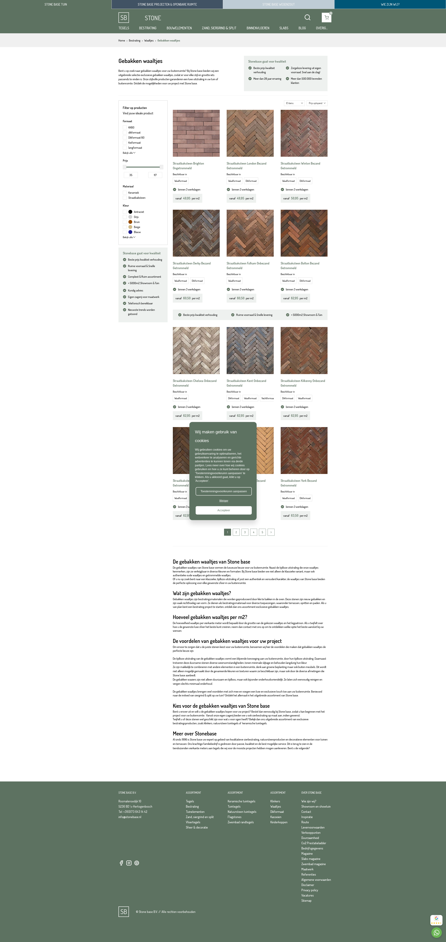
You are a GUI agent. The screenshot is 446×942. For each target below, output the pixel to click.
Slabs (283, 28)
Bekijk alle (128, 152)
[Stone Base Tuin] (56, 4)
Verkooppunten (311, 832)
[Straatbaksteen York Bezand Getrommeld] (304, 450)
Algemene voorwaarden (316, 880)
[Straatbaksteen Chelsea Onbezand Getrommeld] (196, 350)
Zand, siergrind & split (219, 28)
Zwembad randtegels (241, 822)
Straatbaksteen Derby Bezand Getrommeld (192, 265)
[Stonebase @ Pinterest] (136, 863)
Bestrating (147, 28)
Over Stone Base (311, 792)
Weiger (223, 500)
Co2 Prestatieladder (313, 843)
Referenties (308, 874)
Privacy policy (309, 890)
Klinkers (275, 801)
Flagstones (234, 817)
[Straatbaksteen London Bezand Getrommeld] (250, 133)
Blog (302, 28)
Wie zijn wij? (308, 801)
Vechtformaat (268, 398)
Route (305, 822)
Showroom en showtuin (316, 806)
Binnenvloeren (258, 28)
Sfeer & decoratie (197, 827)
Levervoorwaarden (313, 827)
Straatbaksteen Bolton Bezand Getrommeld (300, 265)
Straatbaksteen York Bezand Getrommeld (299, 483)
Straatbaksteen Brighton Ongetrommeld (188, 165)
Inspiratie (307, 817)
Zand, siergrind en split (200, 817)
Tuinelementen (195, 812)
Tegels (123, 28)
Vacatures (307, 895)
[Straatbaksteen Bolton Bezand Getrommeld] (304, 233)
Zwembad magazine (313, 864)
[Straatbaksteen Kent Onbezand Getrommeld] (250, 350)
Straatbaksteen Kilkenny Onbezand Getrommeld (303, 383)
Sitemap (306, 900)
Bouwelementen (179, 28)
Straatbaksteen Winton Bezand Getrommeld (300, 165)
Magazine (307, 853)
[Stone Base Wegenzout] (278, 4)
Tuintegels (234, 806)
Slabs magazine (310, 859)
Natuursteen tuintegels (242, 812)
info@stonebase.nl (129, 817)
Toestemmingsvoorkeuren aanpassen (224, 491)
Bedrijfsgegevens (312, 848)
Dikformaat (251, 180)
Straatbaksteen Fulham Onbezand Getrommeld (248, 265)
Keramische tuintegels (241, 801)
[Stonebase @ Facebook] (121, 863)
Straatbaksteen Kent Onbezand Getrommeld (246, 383)
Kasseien (275, 817)
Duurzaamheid (310, 838)
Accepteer (223, 510)
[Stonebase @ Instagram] (129, 863)
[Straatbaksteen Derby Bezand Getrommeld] (196, 233)
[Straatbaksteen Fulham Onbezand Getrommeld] (250, 233)
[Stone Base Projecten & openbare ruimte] (167, 4)
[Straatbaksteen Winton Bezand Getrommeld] (304, 133)
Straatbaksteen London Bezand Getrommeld (246, 165)
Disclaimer (307, 885)
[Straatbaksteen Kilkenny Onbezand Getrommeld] (304, 350)
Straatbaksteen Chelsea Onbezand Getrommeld (195, 383)
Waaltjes (275, 806)
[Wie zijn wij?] (390, 4)
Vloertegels (193, 822)
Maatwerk (307, 869)
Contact (306, 812)
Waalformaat (180, 180)
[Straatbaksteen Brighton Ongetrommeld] (196, 133)
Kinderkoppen (278, 822)
